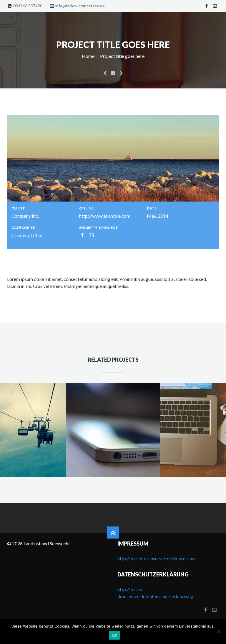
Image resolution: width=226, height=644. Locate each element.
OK (114, 635)
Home (88, 56)
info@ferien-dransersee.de (80, 5)
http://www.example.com (104, 216)
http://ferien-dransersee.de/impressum (156, 558)
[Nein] (219, 631)
